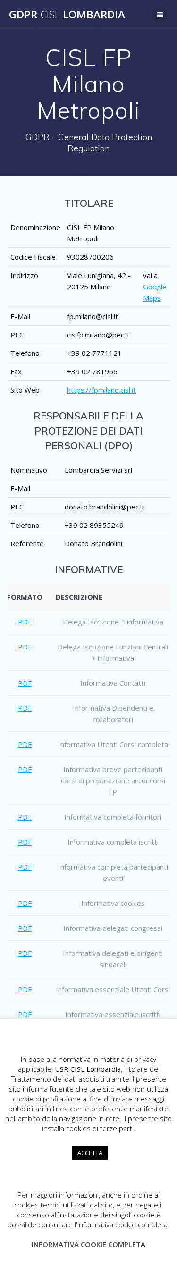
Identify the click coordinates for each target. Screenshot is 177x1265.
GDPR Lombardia (67, 14)
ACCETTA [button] (89, 1153)
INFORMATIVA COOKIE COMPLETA (88, 1244)
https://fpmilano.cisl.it (101, 389)
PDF (25, 621)
